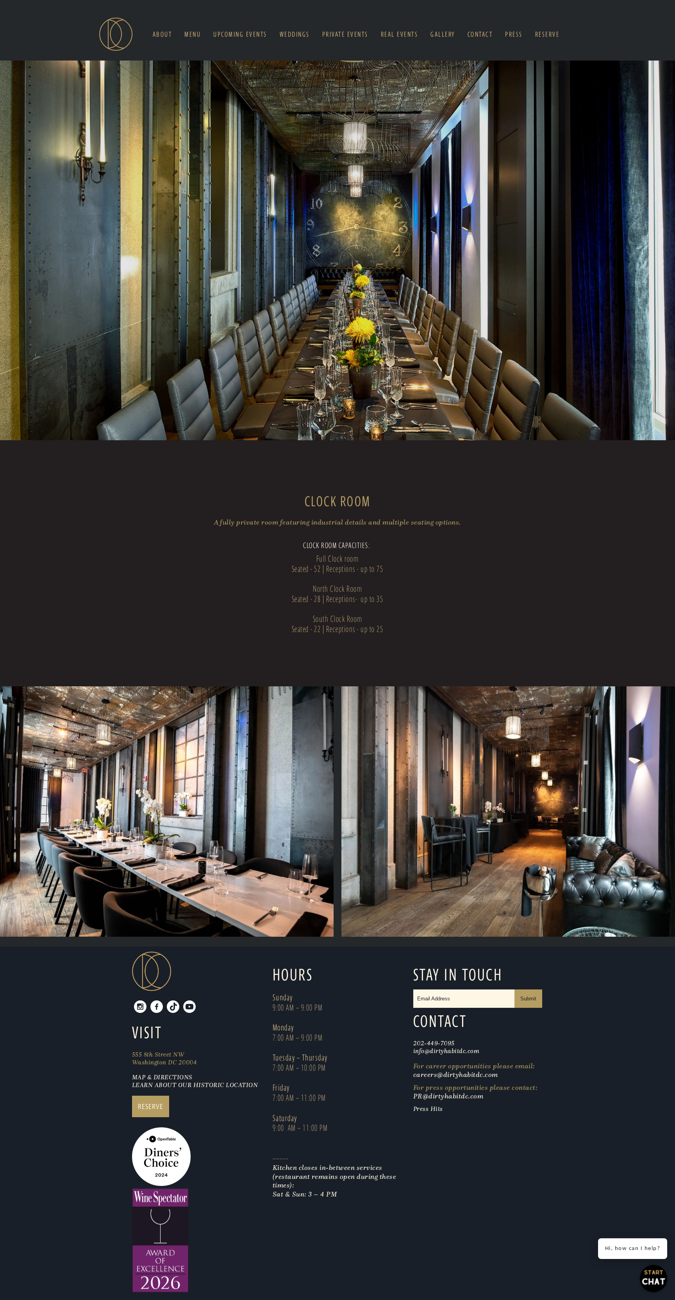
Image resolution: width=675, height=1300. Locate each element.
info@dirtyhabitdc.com (446, 1051)
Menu (192, 34)
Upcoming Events (240, 34)
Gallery (442, 34)
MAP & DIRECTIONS (162, 1077)
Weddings (295, 34)
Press (514, 34)
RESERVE (150, 1106)
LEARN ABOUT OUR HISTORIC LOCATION (195, 1085)
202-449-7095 (434, 1043)
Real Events (399, 34)
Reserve (547, 34)
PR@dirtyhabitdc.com (448, 1096)
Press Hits (429, 1108)
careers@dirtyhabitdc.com (455, 1074)
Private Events (345, 34)
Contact (480, 34)
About (162, 34)
